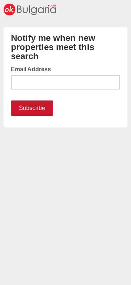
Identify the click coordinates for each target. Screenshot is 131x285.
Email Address (33, 69)
